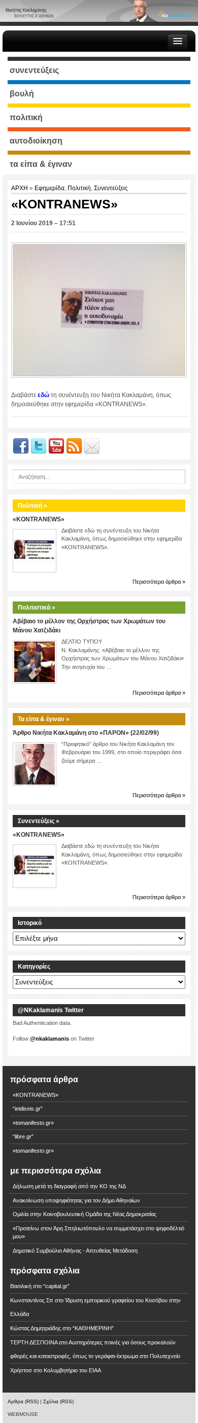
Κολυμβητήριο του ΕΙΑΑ (72, 1370)
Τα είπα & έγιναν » (44, 719)
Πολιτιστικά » (36, 607)
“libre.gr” (23, 1136)
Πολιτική (79, 188)
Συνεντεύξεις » (38, 821)
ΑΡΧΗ (20, 188)
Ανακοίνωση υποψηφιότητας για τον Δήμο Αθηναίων (76, 1200)
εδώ (43, 395)
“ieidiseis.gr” (28, 1109)
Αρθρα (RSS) (23, 1401)
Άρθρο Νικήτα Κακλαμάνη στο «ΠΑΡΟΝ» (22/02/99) (86, 732)
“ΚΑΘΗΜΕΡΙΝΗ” (93, 1328)
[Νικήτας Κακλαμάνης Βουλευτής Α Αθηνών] (99, 10)
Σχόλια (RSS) (58, 1401)
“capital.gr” (56, 1286)
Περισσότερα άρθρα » (159, 582)
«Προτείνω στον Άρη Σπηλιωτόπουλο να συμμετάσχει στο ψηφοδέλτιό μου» (98, 1232)
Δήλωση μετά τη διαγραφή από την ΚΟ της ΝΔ (69, 1186)
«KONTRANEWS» (38, 519)
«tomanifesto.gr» (33, 1123)
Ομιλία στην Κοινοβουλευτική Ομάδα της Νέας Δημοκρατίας (84, 1214)
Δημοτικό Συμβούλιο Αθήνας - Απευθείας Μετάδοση (75, 1251)
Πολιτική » (32, 505)
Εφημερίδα (49, 188)
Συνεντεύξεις (111, 188)
